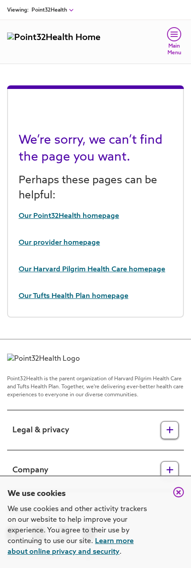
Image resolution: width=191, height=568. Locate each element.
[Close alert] (174, 497)
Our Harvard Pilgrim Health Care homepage (92, 269)
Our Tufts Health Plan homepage (73, 296)
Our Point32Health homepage (69, 216)
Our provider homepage (59, 242)
